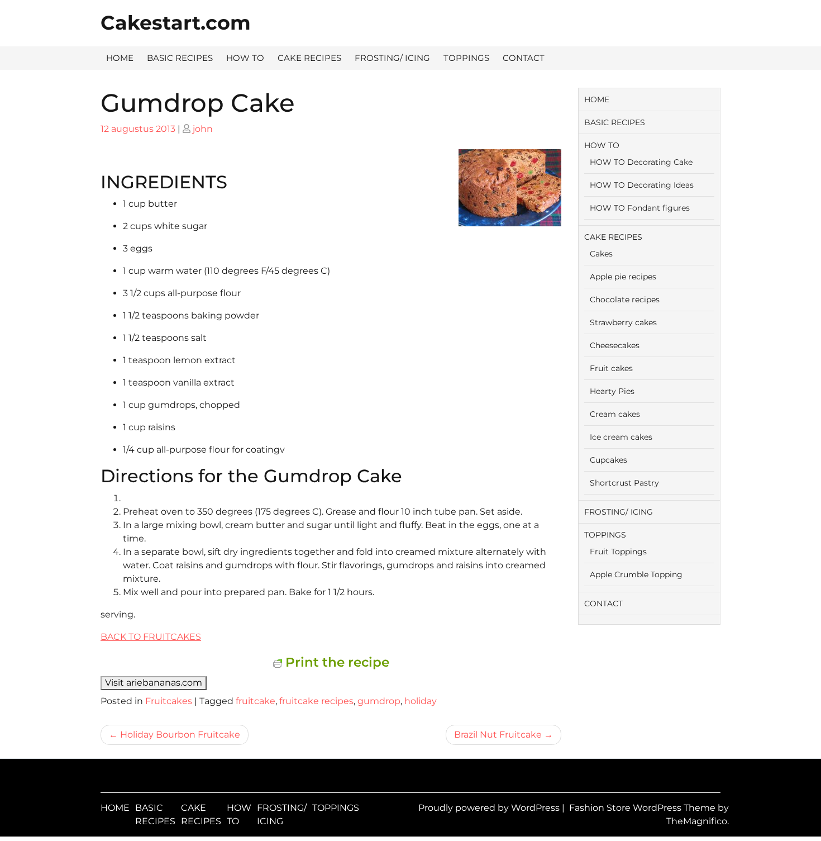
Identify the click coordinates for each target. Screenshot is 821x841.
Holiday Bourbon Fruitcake (180, 734)
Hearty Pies (612, 391)
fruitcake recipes (316, 701)
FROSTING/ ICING (392, 58)
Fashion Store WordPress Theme (643, 807)
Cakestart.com (176, 23)
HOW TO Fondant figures (640, 208)
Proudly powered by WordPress (490, 807)
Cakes (601, 254)
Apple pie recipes (623, 277)
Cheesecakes (614, 345)
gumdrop (378, 701)
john (203, 128)
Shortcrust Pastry (624, 483)
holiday (420, 701)
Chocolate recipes (625, 299)
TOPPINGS (466, 58)
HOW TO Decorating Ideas (642, 185)
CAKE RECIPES (309, 58)
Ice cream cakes (621, 437)
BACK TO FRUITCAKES (151, 636)
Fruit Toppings (618, 552)
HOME (119, 58)
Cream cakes (615, 414)
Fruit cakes (611, 368)
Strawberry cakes (623, 322)
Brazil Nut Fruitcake (498, 734)
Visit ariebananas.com (153, 682)
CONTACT (524, 58)
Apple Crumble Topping (636, 574)
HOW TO (245, 58)
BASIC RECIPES (180, 58)
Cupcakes (608, 460)
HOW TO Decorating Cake (641, 162)
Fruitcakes (168, 701)
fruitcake (255, 701)
